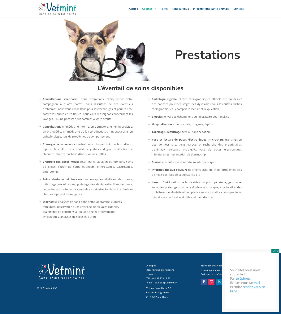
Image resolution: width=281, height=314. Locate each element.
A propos (151, 265)
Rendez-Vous (180, 9)
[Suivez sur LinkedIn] (219, 282)
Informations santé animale (211, 9)
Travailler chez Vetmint (213, 265)
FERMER (275, 250)
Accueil (133, 9)
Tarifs (164, 9)
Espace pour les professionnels (217, 270)
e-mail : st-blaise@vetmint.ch (161, 282)
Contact (238, 9)
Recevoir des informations (160, 269)
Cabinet (147, 9)
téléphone (243, 278)
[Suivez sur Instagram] (211, 282)
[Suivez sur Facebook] (204, 282)
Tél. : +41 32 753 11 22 (158, 278)
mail (257, 283)
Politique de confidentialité (215, 274)
